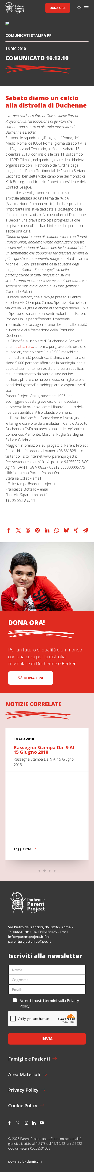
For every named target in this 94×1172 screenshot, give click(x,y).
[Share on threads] (27, 530)
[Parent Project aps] (14, 8)
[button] (86, 8)
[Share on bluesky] (66, 530)
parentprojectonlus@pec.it (30, 941)
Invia (47, 1038)
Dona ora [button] (33, 678)
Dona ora (57, 8)
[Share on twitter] (18, 530)
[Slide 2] (44, 871)
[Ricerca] (77, 8)
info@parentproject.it (26, 936)
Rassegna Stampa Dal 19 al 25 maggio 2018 (45, 749)
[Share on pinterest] (37, 530)
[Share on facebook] (8, 530)
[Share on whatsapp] (56, 530)
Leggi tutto (22, 849)
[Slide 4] (54, 871)
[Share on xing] (75, 530)
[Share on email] (85, 530)
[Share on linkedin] (47, 530)
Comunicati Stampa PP (28, 35)
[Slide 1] (39, 871)
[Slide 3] (49, 871)
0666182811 (22, 932)
